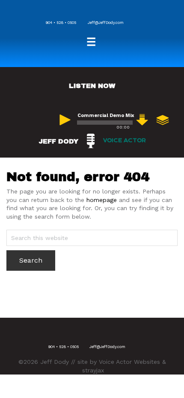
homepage (101, 199)
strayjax (93, 370)
